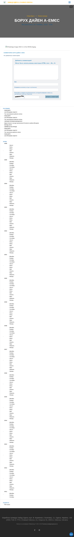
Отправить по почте (25, 87)
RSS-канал (7, 504)
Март (11, 154)
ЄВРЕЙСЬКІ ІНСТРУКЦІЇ (10, 126)
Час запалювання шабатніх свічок (13, 114)
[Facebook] (35, 530)
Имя (15, 81)
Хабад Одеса (30, 16)
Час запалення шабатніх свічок (12, 132)
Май (11, 150)
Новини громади (42, 16)
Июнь (11, 149)
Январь (12, 158)
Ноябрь (12, 163)
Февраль (12, 156)
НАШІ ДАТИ (7, 110)
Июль (11, 147)
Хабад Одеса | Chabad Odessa (20, 2)
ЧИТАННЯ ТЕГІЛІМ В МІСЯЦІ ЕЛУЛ (13, 121)
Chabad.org (32, 524)
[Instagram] (39, 530)
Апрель (12, 152)
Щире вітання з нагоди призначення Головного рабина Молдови (21, 123)
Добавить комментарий (23, 60)
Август (11, 145)
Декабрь (12, 161)
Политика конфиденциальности (50, 524)
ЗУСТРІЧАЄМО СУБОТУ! (10, 112)
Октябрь (12, 165)
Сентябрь (12, 167)
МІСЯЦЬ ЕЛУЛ (8, 125)
